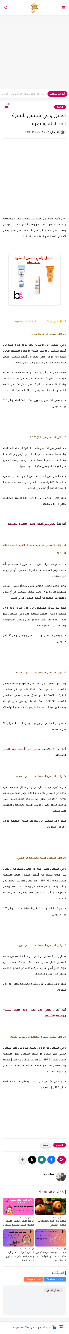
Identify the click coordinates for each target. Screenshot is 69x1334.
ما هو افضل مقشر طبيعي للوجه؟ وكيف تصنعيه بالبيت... (18, 1222)
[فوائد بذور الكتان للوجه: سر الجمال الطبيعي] (50, 1206)
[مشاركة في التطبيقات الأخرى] (22, 1160)
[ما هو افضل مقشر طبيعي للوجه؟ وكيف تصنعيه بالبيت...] (18, 1206)
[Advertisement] (34, 52)
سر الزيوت (18, 1327)
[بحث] (5, 7)
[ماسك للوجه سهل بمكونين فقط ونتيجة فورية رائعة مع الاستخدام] (50, 1238)
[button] (51, 1160)
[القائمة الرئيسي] (63, 7)
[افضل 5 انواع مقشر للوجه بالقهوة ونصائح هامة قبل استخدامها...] (18, 1238)
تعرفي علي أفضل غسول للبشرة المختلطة (31, 523)
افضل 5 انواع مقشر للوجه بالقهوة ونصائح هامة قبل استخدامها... (20, 1256)
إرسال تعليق (53, 1290)
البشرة (60, 107)
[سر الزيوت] (34, 7)
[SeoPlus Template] (54, 1327)
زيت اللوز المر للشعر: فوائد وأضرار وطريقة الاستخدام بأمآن (23, 93)
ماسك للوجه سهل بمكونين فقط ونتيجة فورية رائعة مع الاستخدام (51, 1256)
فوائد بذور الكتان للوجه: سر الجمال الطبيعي (51, 1222)
